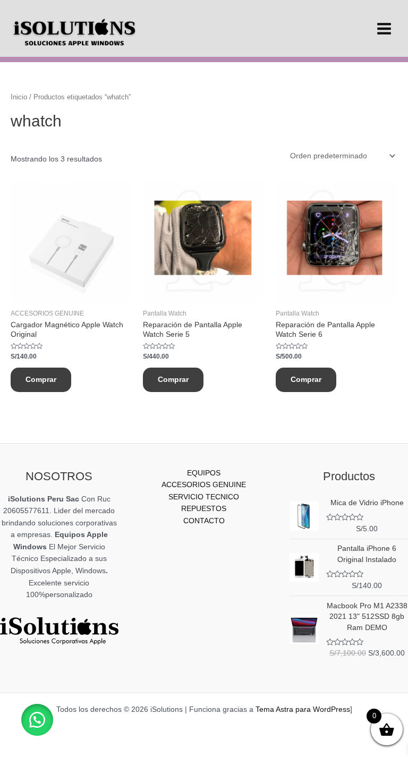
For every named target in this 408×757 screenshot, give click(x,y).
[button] (37, 720)
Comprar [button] (41, 380)
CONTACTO (204, 521)
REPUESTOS (203, 509)
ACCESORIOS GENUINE (204, 485)
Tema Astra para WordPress (303, 709)
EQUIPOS (203, 473)
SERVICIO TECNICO (203, 497)
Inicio (19, 97)
